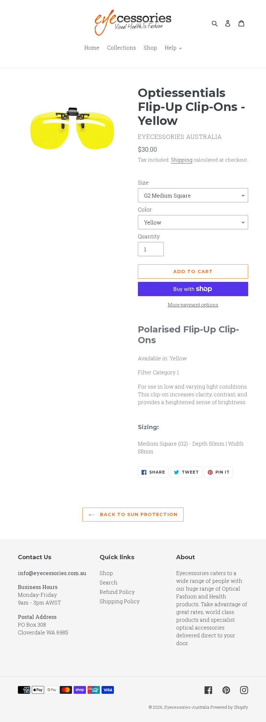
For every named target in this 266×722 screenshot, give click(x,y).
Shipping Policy (119, 601)
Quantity (149, 236)
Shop (106, 573)
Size (143, 182)
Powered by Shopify (229, 707)
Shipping (181, 159)
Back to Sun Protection (137, 514)
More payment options (193, 305)
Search (108, 582)
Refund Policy (117, 591)
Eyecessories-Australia (186, 707)
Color (145, 209)
